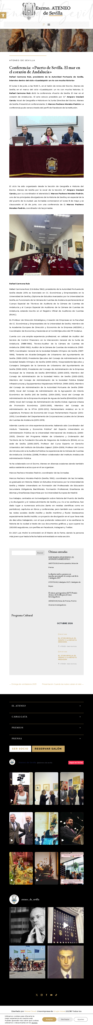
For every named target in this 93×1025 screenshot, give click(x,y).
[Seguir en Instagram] (42, 995)
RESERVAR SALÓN (48, 748)
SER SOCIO (20, 748)
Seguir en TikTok (76, 762)
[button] (3, 15)
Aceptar (49, 1019)
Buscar (40, 553)
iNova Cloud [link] (30, 1011)
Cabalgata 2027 (64, 582)
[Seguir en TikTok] (56, 995)
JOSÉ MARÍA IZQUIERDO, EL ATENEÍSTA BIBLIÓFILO (61, 558)
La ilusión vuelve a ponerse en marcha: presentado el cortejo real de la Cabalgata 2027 (63, 576)
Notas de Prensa (64, 601)
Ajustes (81, 1019)
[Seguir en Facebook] (46, 995)
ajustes (34, 1023)
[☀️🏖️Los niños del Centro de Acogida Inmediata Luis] (27, 964)
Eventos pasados (64, 563)
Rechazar (65, 1019)
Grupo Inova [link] (59, 1011)
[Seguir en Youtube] (51, 995)
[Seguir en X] (37, 995)
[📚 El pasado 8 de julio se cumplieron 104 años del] (66, 964)
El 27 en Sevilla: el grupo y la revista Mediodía (67, 640)
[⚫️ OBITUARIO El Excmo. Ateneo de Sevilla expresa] (27, 925)
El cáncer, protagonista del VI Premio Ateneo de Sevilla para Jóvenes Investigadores (62, 595)
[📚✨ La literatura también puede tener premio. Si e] (66, 925)
